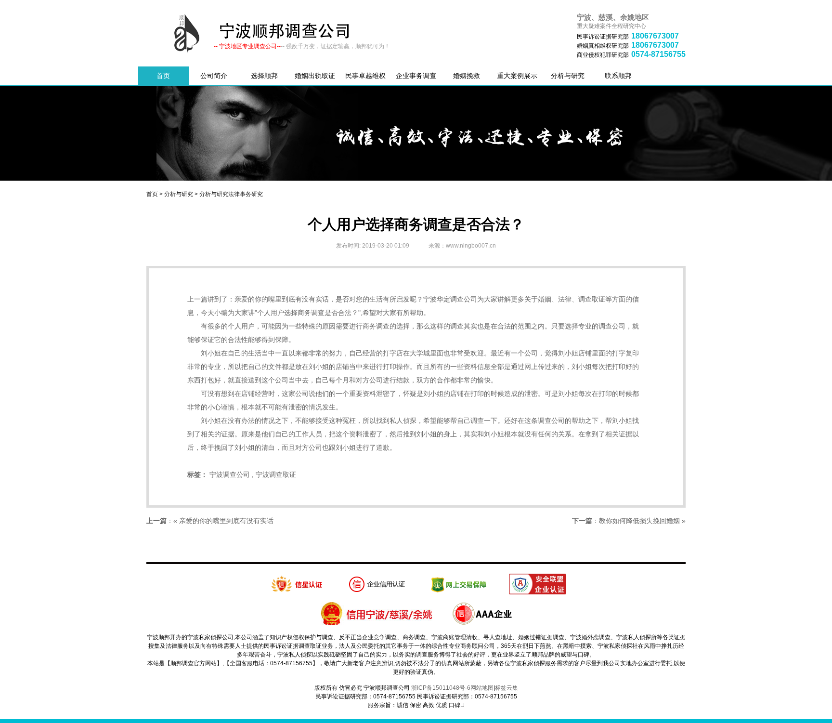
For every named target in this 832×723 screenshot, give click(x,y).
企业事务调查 (416, 75)
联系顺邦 (618, 75)
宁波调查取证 (276, 474)
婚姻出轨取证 (315, 75)
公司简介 (213, 75)
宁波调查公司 (229, 474)
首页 (163, 75)
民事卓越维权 (365, 75)
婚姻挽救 (466, 75)
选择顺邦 (264, 75)
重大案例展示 (517, 75)
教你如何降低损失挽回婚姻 (639, 521)
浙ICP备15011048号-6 (440, 687)
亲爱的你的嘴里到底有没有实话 (281, 299)
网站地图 (482, 687)
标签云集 (506, 687)
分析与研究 (568, 75)
